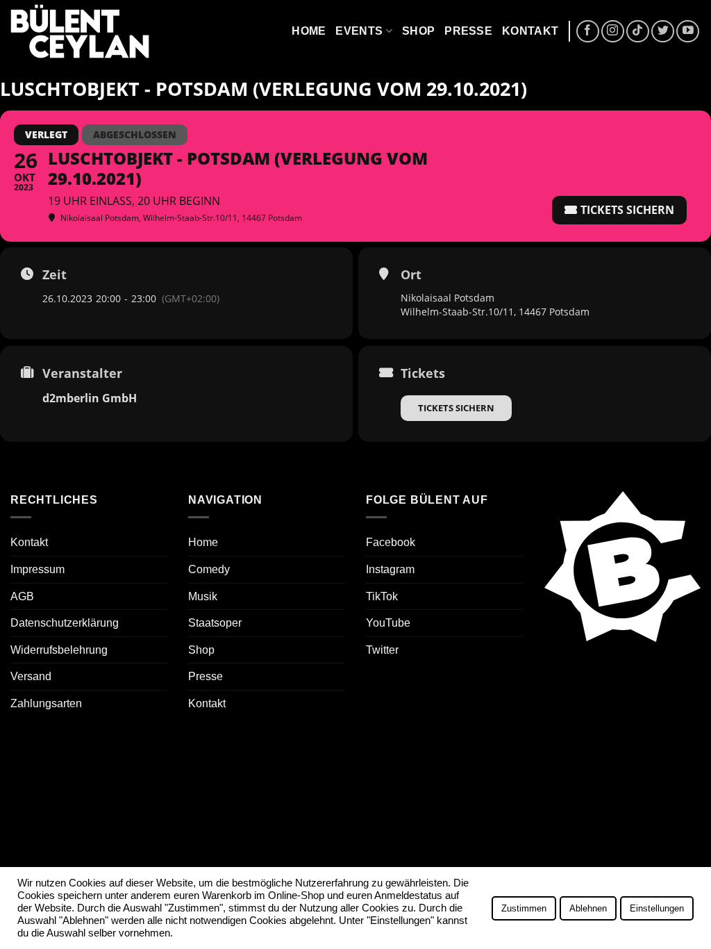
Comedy (209, 569)
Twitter (382, 650)
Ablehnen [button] (588, 908)
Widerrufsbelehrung (59, 650)
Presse (468, 31)
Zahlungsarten (46, 703)
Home (309, 31)
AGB (22, 596)
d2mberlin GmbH (89, 398)
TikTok (382, 596)
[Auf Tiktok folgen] (637, 31)
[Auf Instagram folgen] (612, 31)
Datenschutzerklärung (64, 623)
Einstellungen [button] (657, 908)
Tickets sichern (456, 408)
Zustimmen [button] (523, 908)
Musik (202, 596)
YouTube (388, 623)
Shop (418, 31)
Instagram (390, 569)
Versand (30, 676)
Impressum (37, 569)
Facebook (390, 542)
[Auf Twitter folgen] (662, 31)
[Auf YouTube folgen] (687, 31)
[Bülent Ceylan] (79, 31)
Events (359, 31)
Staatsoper (215, 623)
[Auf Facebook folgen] (587, 31)
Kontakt (530, 31)
